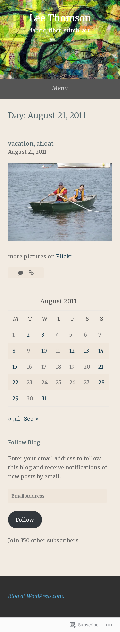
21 (100, 366)
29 (15, 398)
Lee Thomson (60, 18)
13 (86, 350)
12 (72, 350)
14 (101, 350)
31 (43, 398)
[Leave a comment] (21, 272)
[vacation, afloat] (31, 272)
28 (101, 382)
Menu (60, 88)
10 (44, 350)
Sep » (31, 418)
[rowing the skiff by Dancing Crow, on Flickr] (60, 239)
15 (14, 366)
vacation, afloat (31, 143)
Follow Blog (24, 442)
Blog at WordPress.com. (36, 596)
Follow (25, 519)
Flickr (64, 256)
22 (15, 382)
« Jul (14, 418)
